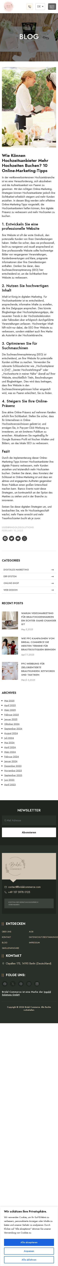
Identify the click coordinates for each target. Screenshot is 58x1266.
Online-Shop (11, 583)
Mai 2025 (9, 700)
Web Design (11, 590)
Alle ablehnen (29, 1259)
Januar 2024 (10, 761)
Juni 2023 (9, 780)
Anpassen (29, 1251)
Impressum (34, 942)
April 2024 (10, 747)
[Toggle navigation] (52, 6)
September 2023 (13, 775)
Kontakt (6, 937)
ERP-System (10, 576)
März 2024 (10, 752)
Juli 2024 (9, 738)
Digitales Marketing (16, 569)
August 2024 (11, 733)
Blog (4, 942)
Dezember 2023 (12, 766)
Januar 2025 (10, 719)
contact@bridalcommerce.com (24, 887)
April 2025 (10, 705)
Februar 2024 (11, 756)
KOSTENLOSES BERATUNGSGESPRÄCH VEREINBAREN (23, 903)
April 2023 (10, 784)
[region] (29, 1236)
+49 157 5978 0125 (19, 892)
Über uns (6, 931)
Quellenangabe (10, 948)
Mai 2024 (9, 742)
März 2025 (10, 710)
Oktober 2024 (11, 724)
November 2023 (13, 770)
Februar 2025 (11, 714)
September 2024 (13, 728)
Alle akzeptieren (29, 1242)
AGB (31, 931)
